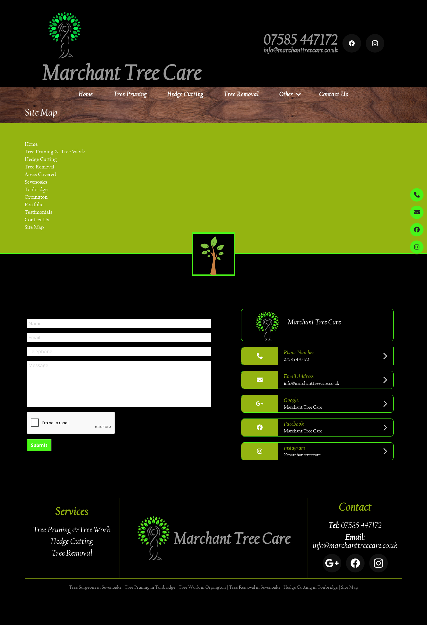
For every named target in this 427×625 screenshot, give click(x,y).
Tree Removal (241, 94)
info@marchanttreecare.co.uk (300, 50)
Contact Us (333, 94)
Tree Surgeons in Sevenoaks (95, 587)
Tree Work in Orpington (202, 587)
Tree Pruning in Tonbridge (150, 587)
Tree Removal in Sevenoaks (254, 587)
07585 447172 (301, 39)
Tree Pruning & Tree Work (55, 152)
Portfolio (34, 205)
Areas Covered (40, 174)
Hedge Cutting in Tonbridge (311, 587)
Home (86, 94)
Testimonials (38, 212)
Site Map (34, 227)
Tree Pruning (130, 94)
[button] (289, 94)
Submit (39, 445)
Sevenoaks (36, 182)
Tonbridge (36, 189)
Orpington (36, 197)
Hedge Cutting (185, 94)
